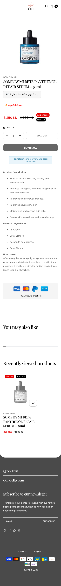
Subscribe (49, 521)
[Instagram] (4, 530)
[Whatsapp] (14, 530)
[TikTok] (9, 530)
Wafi (35, 570)
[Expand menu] (4, 6)
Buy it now (30, 147)
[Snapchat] (19, 530)
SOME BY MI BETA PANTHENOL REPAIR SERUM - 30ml (19, 421)
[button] (46, 6)
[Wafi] (30, 6)
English (37, 551)
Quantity (8, 127)
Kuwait (21, 551)
